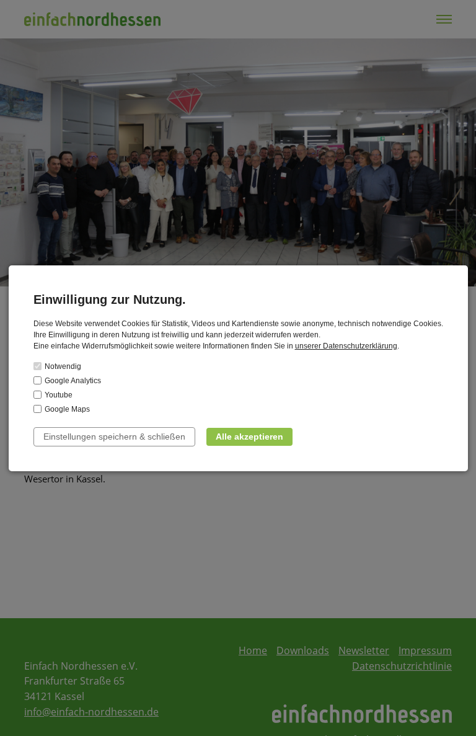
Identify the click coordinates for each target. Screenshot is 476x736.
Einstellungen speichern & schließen (114, 436)
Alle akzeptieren (249, 436)
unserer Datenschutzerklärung (346, 346)
